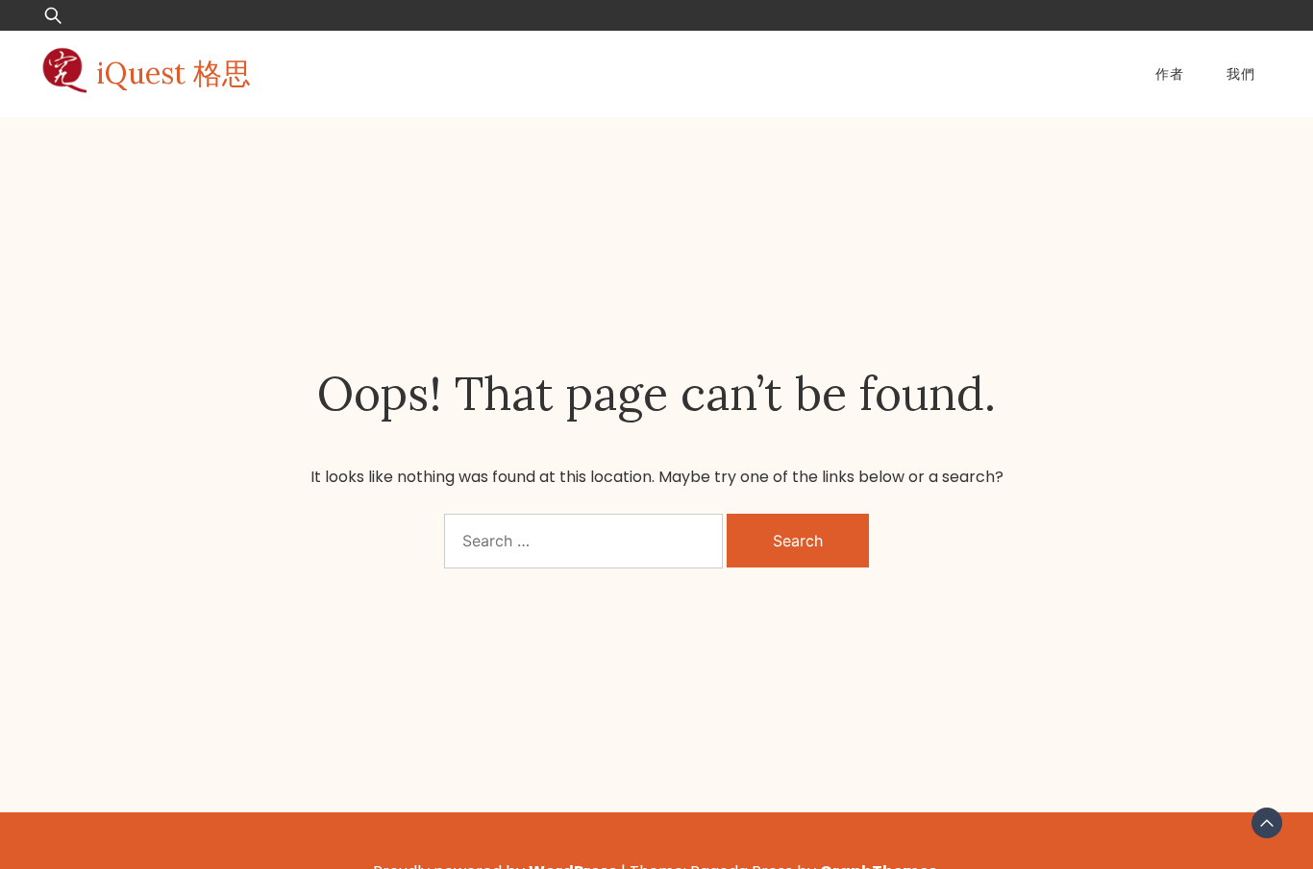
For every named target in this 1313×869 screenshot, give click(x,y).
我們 (1240, 74)
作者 (1169, 74)
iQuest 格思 (173, 73)
